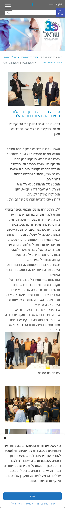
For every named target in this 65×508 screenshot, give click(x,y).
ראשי (60, 57)
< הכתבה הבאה (29, 62)
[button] (60, 12)
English (59, 4)
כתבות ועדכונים (48, 57)
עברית (51, 4)
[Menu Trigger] (7, 6)
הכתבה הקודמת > (10, 62)
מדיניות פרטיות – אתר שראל (25, 503)
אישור (32, 496)
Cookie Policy (48, 503)
